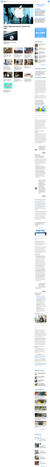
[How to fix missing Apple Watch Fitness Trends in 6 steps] (8, 75)
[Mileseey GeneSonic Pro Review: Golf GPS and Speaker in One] (40, 408)
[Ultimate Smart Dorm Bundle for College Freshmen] (36, 381)
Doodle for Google (37, 71)
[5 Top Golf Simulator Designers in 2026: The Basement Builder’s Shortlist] (37, 457)
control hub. (41, 214)
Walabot (42, 71)
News (31, 1)
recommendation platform (40, 10)
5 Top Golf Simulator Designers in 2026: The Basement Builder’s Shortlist (43, 458)
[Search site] (48, 1)
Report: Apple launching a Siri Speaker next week (17, 27)
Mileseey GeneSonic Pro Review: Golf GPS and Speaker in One (40, 411)
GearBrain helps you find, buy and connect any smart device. (43, 440)
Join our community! (39, 18)
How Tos (27, 1)
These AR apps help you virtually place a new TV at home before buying (28, 80)
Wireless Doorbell (40, 74)
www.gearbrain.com (37, 239)
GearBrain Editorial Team (42, 438)
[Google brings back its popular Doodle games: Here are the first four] (8, 86)
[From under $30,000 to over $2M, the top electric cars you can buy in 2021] (18, 50)
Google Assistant (40, 357)
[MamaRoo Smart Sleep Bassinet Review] (28, 62)
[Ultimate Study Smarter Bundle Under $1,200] (36, 377)
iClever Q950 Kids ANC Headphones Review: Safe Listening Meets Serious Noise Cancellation (40, 418)
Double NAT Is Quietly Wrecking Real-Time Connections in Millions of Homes (42, 52)
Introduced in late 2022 (38, 158)
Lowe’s (44, 300)
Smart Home (5, 24)
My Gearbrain (13, 1)
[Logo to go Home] (6, 1)
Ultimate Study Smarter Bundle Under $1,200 (41, 377)
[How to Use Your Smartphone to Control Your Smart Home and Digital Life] (36, 49)
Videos (33, 1)
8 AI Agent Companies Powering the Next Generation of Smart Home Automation (28, 56)
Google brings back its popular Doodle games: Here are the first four (8, 91)
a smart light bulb (43, 133)
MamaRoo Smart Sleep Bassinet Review (27, 67)
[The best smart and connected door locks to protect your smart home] (8, 50)
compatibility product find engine (39, 355)
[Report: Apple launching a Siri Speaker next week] (18, 14)
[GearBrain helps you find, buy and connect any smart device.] (37, 438)
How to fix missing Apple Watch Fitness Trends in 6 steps (7, 80)
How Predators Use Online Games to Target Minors (43, 463)
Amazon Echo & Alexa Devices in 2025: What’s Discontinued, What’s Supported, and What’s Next (8, 68)
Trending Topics (40, 68)
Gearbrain (42, 450)
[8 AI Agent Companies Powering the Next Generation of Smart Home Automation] (28, 50)
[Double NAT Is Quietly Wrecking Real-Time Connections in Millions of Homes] (36, 52)
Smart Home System (40, 72)
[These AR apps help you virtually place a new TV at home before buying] (28, 75)
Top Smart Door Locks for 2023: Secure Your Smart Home (7, 56)
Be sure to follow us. (39, 365)
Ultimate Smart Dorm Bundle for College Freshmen (41, 381)
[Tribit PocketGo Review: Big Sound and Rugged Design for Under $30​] (40, 401)
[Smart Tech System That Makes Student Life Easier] (36, 373)
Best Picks (18, 1)
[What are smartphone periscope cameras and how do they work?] (18, 75)
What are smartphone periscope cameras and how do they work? (18, 80)
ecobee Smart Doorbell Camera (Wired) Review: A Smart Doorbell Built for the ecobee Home (40, 397)
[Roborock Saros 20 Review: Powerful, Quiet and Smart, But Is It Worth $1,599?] (40, 422)
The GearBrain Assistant (41, 246)
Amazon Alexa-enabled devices (39, 358)
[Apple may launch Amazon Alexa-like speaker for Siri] (11, 35)
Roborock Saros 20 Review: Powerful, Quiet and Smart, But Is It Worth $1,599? (40, 426)
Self (4, 78)
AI (38, 265)
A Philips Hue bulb (37, 137)
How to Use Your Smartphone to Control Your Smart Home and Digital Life (42, 48)
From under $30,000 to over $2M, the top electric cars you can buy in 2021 (18, 56)
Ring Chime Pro (39, 75)
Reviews (22, 1)
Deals (25, 1)
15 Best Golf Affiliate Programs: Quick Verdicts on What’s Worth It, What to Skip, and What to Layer (41, 384)
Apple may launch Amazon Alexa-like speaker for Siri (10, 43)
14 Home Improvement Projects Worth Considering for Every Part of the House (43, 453)
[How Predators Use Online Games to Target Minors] (37, 463)
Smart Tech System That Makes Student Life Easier (41, 373)
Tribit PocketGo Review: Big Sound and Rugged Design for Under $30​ (40, 405)
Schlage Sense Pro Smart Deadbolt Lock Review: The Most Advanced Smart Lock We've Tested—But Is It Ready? (18, 69)
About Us (36, 1)
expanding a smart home (39, 296)
